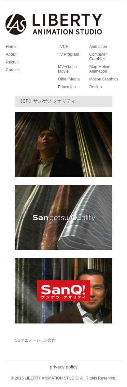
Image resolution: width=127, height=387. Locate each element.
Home (11, 46)
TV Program (68, 54)
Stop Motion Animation (99, 69)
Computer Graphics (98, 56)
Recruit (12, 62)
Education (67, 87)
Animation (98, 46)
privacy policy (64, 366)
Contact (13, 70)
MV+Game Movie (67, 69)
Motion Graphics (103, 79)
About (11, 54)
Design (95, 87)
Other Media (69, 79)
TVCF (63, 46)
